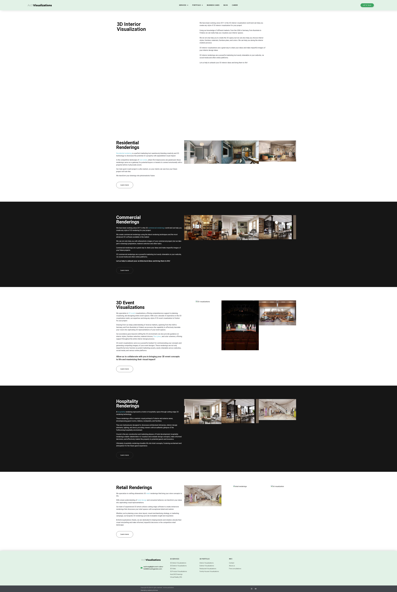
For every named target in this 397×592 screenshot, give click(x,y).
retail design (142, 500)
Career (235, 5)
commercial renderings (156, 228)
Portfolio (196, 5)
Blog (226, 5)
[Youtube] (255, 589)
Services (182, 5)
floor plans (157, 336)
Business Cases (213, 5)
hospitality (121, 412)
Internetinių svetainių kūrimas (149, 590)
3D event (132, 313)
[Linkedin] (251, 589)
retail (148, 493)
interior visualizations (210, 48)
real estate (143, 160)
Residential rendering (124, 153)
